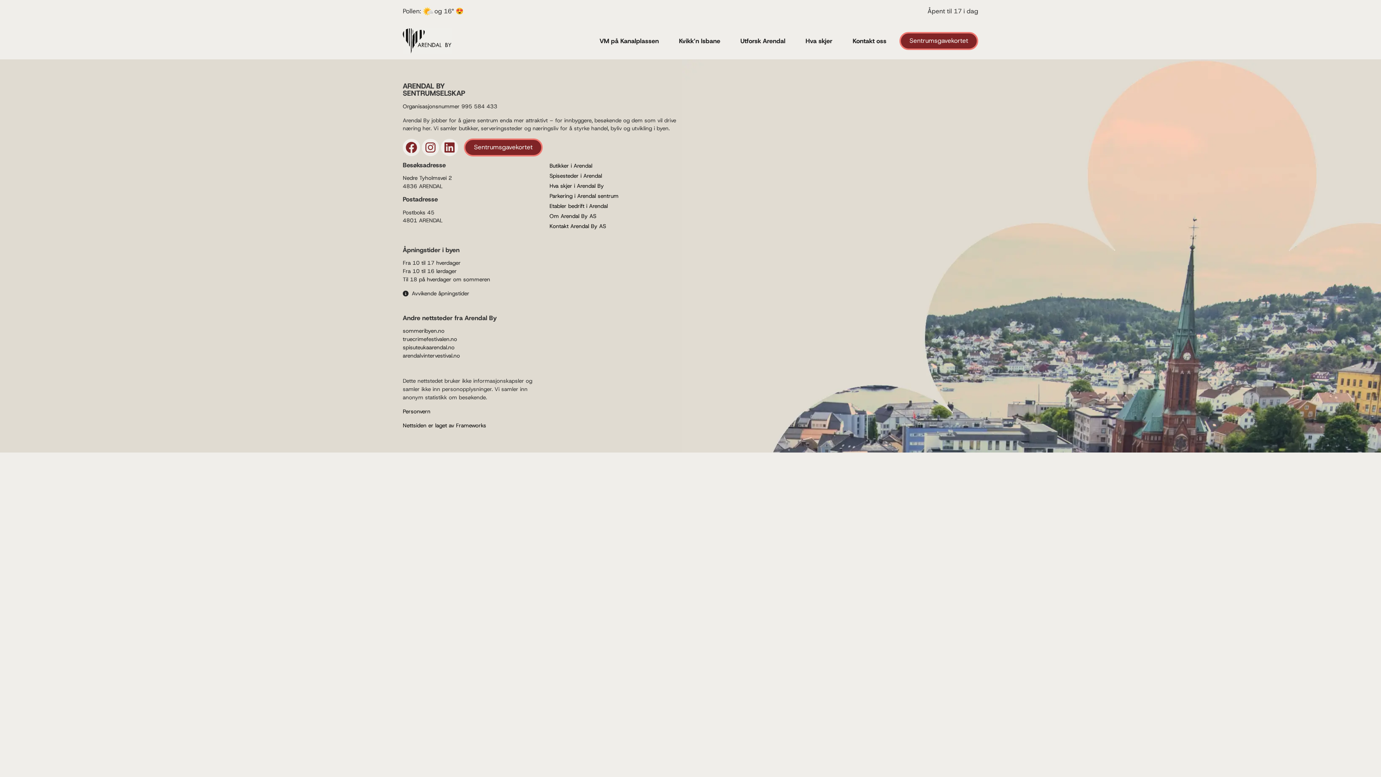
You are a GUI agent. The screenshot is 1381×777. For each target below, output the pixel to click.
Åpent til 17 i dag (952, 11)
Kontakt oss (870, 41)
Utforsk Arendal (762, 41)
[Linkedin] (449, 147)
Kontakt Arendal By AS (578, 226)
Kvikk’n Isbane (699, 41)
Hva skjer (819, 41)
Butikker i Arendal (571, 165)
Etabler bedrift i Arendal (579, 206)
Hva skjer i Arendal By (577, 186)
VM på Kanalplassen (629, 41)
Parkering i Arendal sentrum (584, 196)
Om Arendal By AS (573, 216)
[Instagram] (430, 147)
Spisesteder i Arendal (576, 176)
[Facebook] (411, 147)
